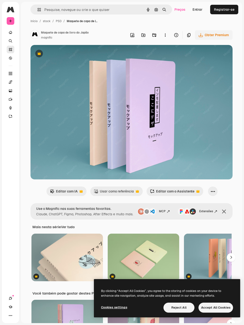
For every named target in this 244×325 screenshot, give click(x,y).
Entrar (198, 9)
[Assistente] (10, 116)
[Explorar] (10, 58)
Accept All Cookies (215, 307)
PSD (58, 21)
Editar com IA (64, 192)
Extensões (206, 211)
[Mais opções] (165, 35)
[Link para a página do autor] (34, 35)
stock (47, 21)
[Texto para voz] (10, 108)
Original (61, 54)
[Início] (10, 32)
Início (34, 21)
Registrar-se (224, 9)
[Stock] (10, 49)
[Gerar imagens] (10, 90)
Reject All (179, 307)
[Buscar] (10, 41)
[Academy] (10, 307)
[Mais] (10, 315)
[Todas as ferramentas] (10, 73)
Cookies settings (114, 307)
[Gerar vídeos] (10, 99)
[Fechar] (224, 211)
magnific (46, 37)
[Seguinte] (231, 257)
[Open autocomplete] (37, 9)
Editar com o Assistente (172, 192)
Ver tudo (68, 227)
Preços (179, 9)
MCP (162, 211)
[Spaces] (10, 82)
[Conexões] (10, 298)
